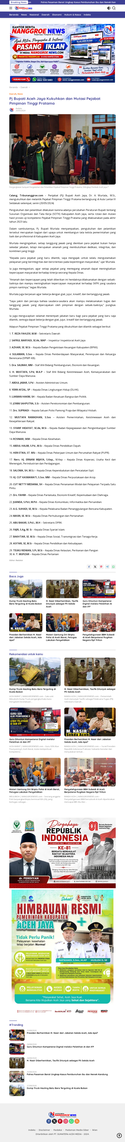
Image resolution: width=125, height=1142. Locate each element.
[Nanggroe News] (23, 8)
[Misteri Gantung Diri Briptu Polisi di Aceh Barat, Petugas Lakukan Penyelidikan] (62, 622)
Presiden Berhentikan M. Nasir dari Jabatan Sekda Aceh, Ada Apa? (25, 637)
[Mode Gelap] (109, 8)
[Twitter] (54, 1121)
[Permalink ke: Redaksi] (11, 109)
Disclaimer (44, 1130)
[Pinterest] (60, 1121)
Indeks (31, 1130)
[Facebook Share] (89, 566)
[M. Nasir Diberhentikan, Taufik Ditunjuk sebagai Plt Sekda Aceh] (62, 589)
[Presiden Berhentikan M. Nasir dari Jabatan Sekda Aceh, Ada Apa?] (25, 622)
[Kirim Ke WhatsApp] (113, 566)
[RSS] (77, 1121)
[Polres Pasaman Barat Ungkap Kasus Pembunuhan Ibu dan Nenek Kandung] (17, 1076)
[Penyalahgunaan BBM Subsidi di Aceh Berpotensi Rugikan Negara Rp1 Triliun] (99, 622)
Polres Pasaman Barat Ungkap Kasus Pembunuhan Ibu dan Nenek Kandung (49, 2)
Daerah (12, 93)
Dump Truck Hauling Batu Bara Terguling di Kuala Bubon (25, 602)
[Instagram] (65, 1121)
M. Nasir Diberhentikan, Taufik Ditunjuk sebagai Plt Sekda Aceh (62, 604)
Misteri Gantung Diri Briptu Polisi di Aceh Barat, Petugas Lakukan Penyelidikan (61, 637)
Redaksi (19, 108)
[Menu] (11, 8)
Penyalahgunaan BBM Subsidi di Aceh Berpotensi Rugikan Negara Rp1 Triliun (98, 637)
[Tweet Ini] (95, 566)
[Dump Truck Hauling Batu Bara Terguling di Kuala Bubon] (25, 589)
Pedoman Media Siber (77, 1130)
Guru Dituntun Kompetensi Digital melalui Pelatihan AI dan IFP (97, 604)
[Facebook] (48, 1121)
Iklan (94, 1130)
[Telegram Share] (107, 566)
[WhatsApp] (71, 1121)
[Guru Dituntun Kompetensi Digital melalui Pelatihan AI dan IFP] (99, 589)
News (20, 93)
